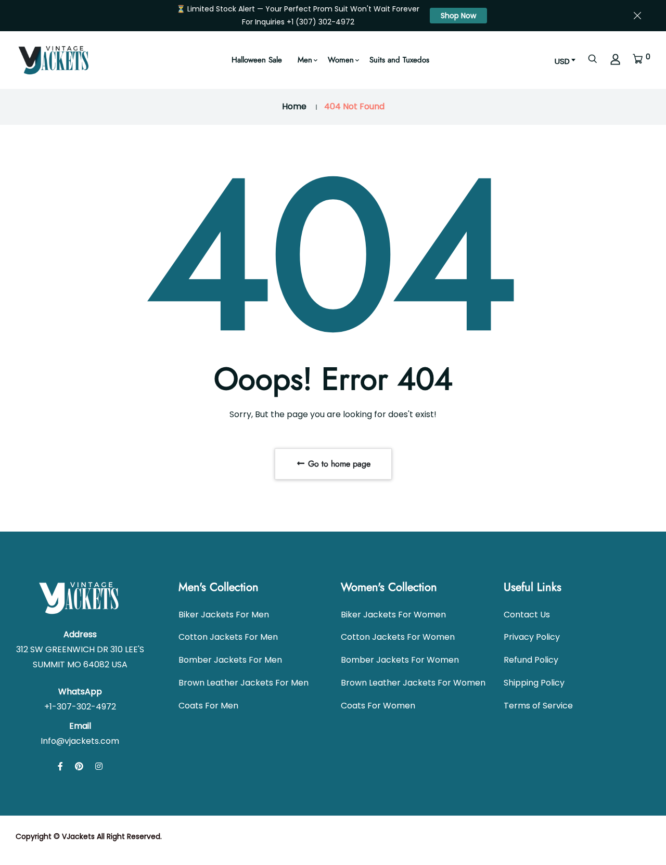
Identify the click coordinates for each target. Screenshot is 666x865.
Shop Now (458, 15)
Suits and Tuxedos (399, 60)
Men (305, 60)
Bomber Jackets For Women (400, 660)
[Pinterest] (79, 766)
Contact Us (527, 615)
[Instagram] (99, 766)
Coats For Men (208, 706)
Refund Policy (531, 660)
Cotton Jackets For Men (228, 637)
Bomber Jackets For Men (230, 660)
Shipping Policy (534, 683)
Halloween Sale (257, 60)
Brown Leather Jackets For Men (243, 683)
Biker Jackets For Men (223, 615)
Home (294, 106)
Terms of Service (538, 706)
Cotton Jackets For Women (398, 637)
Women (341, 60)
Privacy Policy (532, 637)
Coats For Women (378, 706)
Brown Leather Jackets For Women (413, 683)
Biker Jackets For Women (393, 615)
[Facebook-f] (60, 766)
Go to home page (337, 464)
